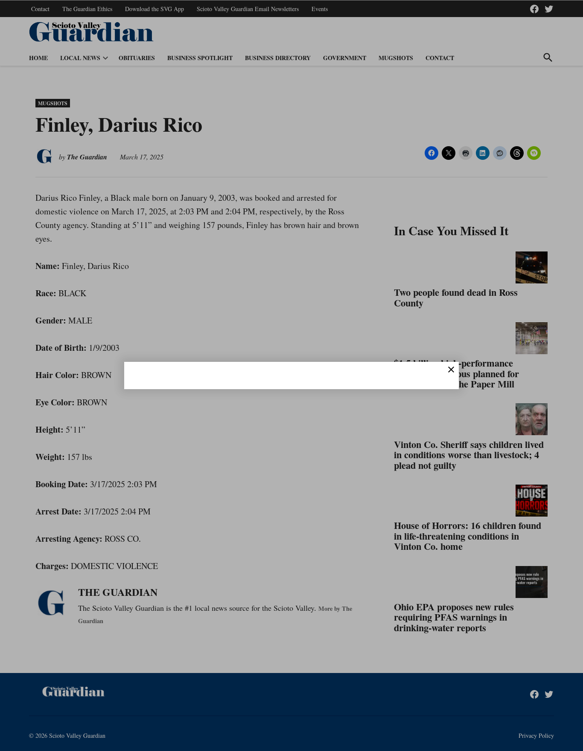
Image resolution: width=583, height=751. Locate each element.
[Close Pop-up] (451, 369)
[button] (291, 375)
